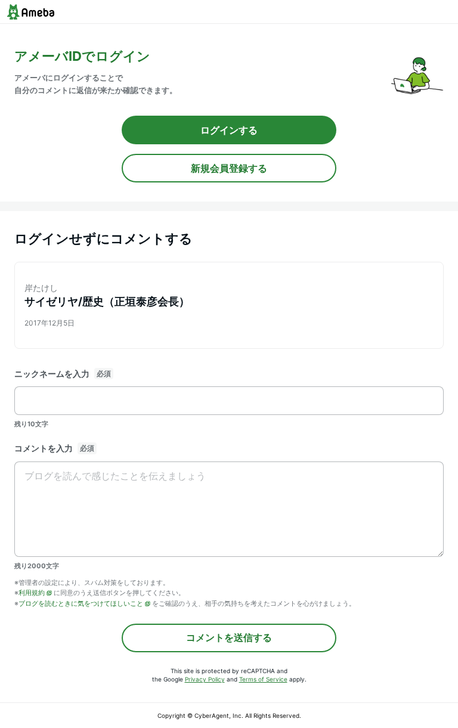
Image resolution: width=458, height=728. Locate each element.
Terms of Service (263, 679)
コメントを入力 (43, 448)
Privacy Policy (205, 679)
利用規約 (31, 592)
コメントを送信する (229, 637)
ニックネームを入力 (51, 373)
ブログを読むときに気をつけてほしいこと (80, 603)
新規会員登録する (229, 168)
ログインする (229, 130)
